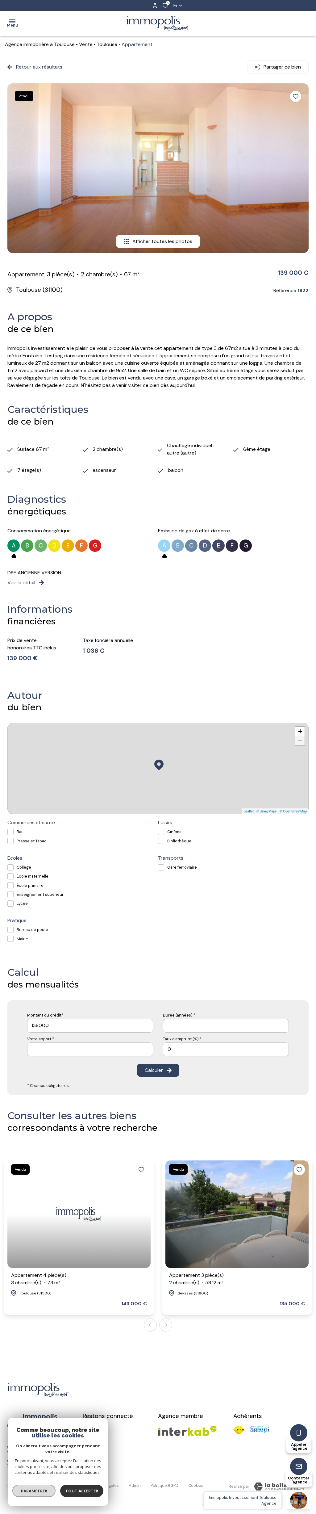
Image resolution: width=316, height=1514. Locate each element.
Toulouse (107, 44)
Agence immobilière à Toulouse (40, 44)
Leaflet (248, 810)
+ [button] (300, 731)
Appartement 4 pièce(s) (38, 1279)
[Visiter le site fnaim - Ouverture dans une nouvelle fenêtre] (239, 1430)
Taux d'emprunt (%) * (182, 1039)
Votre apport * (40, 1039)
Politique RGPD (164, 1485)
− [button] (300, 740)
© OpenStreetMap (293, 810)
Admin (135, 1485)
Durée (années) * (179, 1015)
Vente (86, 44)
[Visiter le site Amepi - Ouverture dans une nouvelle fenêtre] (259, 1429)
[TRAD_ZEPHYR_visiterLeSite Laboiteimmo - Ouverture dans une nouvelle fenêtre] (279, 1487)
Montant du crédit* (45, 1015)
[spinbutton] (226, 1049)
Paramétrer (34, 1491)
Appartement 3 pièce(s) (196, 1279)
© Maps (266, 810)
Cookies (195, 1485)
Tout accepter (81, 1491)
